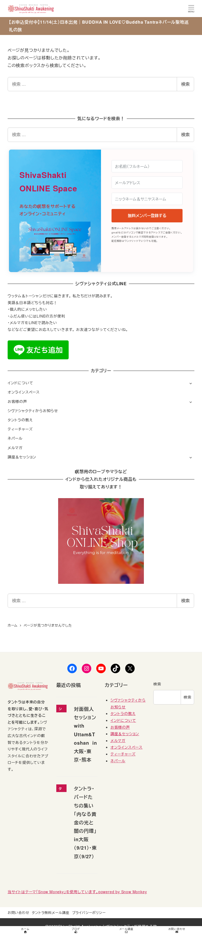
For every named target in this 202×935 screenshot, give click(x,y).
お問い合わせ (18, 912)
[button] (54, 242)
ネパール (15, 438)
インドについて (20, 382)
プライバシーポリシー (89, 912)
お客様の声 (17, 401)
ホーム (25, 929)
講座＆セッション (22, 456)
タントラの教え (20, 419)
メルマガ (15, 447)
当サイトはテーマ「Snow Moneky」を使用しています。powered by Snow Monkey (77, 891)
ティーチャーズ (20, 429)
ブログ (76, 929)
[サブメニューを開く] (190, 383)
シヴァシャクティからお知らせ (33, 410)
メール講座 (126, 929)
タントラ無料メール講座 (50, 912)
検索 (185, 84)
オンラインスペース (24, 392)
